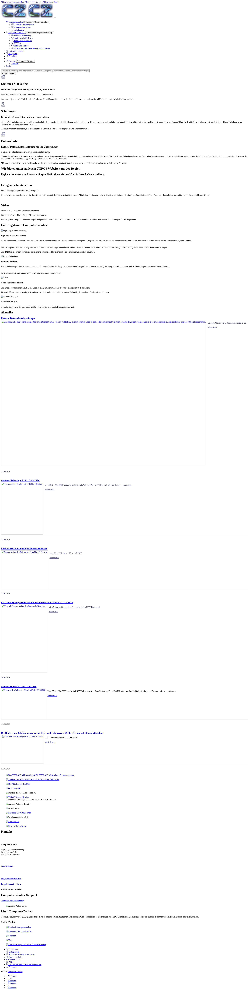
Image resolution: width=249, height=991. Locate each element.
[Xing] (9, 940)
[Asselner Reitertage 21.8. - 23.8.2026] (22, 508)
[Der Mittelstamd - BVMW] (18, 784)
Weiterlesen (212, 327)
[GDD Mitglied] (13, 788)
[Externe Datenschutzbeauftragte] (103, 393)
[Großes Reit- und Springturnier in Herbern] (24, 569)
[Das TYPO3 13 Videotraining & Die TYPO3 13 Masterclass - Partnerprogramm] (40, 775)
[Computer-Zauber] (27, 17)
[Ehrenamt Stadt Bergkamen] (18, 813)
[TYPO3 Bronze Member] (17, 797)
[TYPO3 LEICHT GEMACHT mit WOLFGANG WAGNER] (32, 779)
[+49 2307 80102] (124, 860)
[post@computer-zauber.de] (124, 872)
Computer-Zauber (15, 971)
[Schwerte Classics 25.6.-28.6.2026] (23, 703)
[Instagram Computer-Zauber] (19, 931)
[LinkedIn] (11, 936)
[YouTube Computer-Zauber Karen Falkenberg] (26, 944)
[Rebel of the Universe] (16, 826)
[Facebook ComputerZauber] (18, 927)
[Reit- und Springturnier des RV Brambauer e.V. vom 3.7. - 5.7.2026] (24, 638)
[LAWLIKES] (12, 822)
